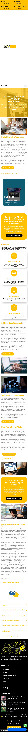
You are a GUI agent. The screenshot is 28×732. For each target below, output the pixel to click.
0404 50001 (19, 3)
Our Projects (6, 688)
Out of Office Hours (20, 6)
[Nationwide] (1, 6)
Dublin (4, 1)
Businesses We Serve (8, 675)
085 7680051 (19, 8)
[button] (25, 86)
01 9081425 (6, 3)
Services (5, 672)
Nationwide (5, 6)
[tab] (14, 605)
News (4, 681)
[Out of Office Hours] (14, 6)
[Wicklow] (14, 1)
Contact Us (6, 678)
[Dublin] (1, 1)
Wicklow (18, 1)
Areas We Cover (7, 669)
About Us (5, 684)
